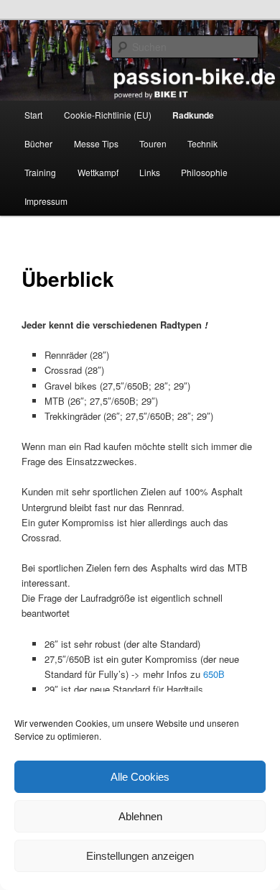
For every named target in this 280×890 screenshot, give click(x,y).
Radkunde (193, 115)
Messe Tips (96, 143)
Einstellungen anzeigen (140, 856)
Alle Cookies (140, 777)
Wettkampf (98, 172)
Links (149, 172)
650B (214, 674)
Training (40, 172)
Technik (202, 143)
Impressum (45, 201)
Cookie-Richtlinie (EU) (107, 115)
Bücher (38, 143)
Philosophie (204, 172)
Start (33, 115)
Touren (153, 143)
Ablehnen (140, 816)
